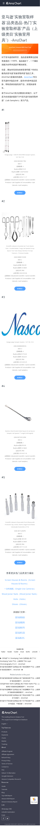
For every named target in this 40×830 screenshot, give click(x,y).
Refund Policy (6, 757)
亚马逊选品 (20, 617)
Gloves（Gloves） (20, 604)
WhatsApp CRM (7, 809)
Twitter (3, 652)
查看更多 (20, 192)
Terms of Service (7, 764)
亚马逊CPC (20, 638)
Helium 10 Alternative (8, 773)
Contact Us (5, 767)
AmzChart (28, 77)
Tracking (4, 744)
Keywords (5, 735)
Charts (4, 738)
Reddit (10, 652)
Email (22, 652)
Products (4, 732)
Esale (3, 815)
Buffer (28, 652)
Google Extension (7, 776)
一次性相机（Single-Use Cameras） (20, 588)
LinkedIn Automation (8, 812)
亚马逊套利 (20, 622)
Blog (3, 792)
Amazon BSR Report (8, 799)
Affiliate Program (7, 751)
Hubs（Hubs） (20, 599)
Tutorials (4, 789)
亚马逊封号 (20, 627)
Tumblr (16, 652)
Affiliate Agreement (8, 754)
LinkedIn (35, 652)
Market (4, 741)
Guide (4, 786)
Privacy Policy (6, 761)
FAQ (3, 770)
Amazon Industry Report (9, 802)
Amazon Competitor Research (11, 779)
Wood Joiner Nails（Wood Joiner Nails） (20, 594)
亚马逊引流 (20, 632)
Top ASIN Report (7, 796)
